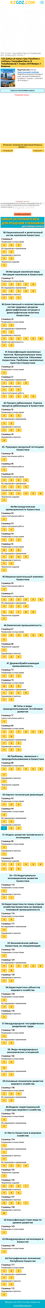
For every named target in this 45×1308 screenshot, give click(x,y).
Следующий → (38, 151)
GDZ (22, 2)
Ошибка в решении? (22, 214)
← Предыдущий (7, 151)
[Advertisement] (22, 28)
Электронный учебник (28, 72)
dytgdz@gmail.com (23, 1305)
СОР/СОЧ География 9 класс (22, 91)
